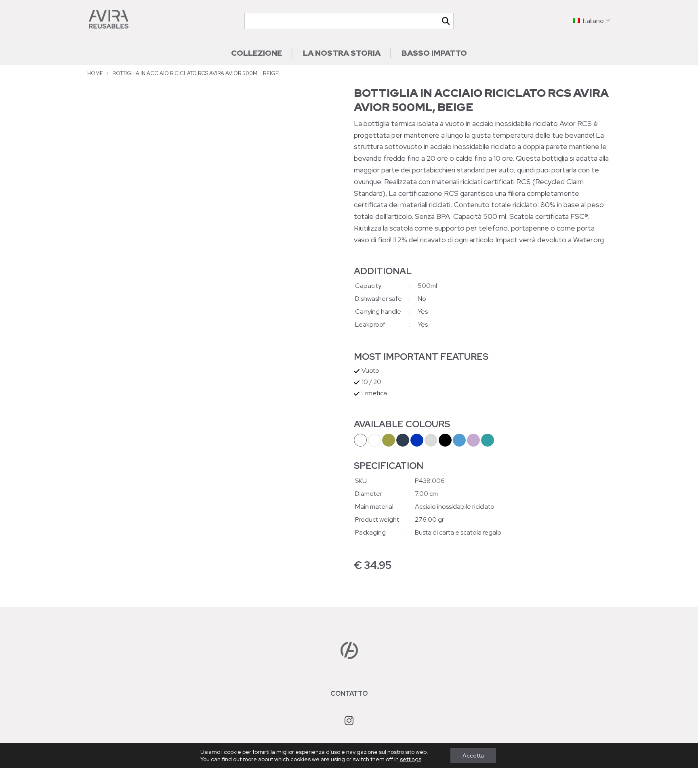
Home (95, 73)
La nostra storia (342, 53)
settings (410, 759)
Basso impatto (434, 53)
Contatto (349, 693)
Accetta (473, 755)
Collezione (256, 53)
